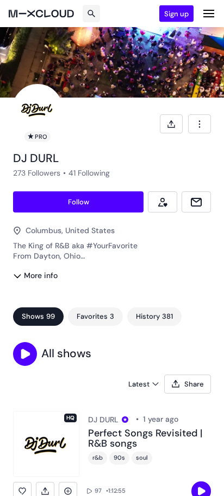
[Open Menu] (208, 13)
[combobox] (199, 123)
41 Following (89, 173)
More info (41, 275)
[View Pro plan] (125, 419)
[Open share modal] (171, 123)
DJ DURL (103, 419)
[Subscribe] (162, 201)
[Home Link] (41, 13)
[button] (25, 354)
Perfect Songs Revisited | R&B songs (145, 439)
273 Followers (36, 173)
